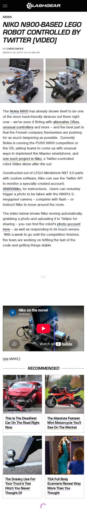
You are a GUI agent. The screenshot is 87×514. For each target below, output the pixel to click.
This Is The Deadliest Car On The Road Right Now (22, 422)
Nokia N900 (19, 111)
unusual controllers (18, 127)
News (7, 17)
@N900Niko (12, 189)
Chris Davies (14, 48)
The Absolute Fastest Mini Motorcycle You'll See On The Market (64, 422)
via (6, 359)
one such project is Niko (22, 158)
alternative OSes (66, 122)
